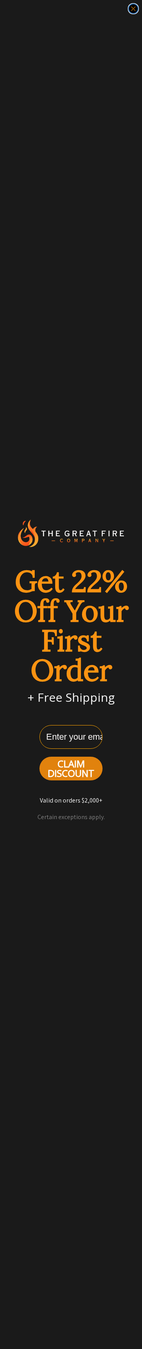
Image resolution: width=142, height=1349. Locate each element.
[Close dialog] (133, 8)
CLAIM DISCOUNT (71, 768)
